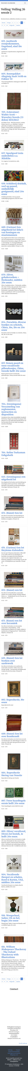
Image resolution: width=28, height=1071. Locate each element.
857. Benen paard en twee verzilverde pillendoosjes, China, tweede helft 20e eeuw (13, 367)
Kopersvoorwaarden (14, 1051)
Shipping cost (14, 1055)
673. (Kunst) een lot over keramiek (11, 622)
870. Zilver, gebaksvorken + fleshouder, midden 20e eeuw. (11, 278)
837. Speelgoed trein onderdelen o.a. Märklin (12, 156)
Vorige (9, 22)
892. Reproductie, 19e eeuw (12, 701)
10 (7, 25)
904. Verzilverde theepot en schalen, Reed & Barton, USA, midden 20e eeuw (12, 878)
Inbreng (10, 1050)
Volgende (11, 25)
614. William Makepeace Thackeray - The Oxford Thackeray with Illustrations (13, 952)
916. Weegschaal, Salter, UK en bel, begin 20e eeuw (10, 918)
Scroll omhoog (23, 1043)
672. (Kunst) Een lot (11, 513)
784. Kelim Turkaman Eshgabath (13, 453)
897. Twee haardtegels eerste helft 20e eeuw (13, 802)
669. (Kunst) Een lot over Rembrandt (12, 735)
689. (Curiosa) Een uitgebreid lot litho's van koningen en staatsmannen (12, 231)
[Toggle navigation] (25, 3)
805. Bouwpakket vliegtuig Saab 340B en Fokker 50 (13, 76)
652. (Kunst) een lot (11, 590)
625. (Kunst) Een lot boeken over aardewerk (11, 661)
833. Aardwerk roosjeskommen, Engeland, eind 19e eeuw (11, 45)
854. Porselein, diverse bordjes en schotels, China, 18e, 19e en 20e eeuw (13, 326)
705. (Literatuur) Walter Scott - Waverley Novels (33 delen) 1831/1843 (12, 116)
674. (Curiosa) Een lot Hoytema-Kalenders (12, 549)
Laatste (18, 25)
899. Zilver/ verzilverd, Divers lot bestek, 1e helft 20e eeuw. (13, 834)
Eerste (3, 22)
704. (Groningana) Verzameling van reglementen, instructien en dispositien (11, 409)
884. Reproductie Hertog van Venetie (11, 774)
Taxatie (18, 1050)
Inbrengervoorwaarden (14, 1053)
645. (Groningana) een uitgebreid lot (13, 478)
